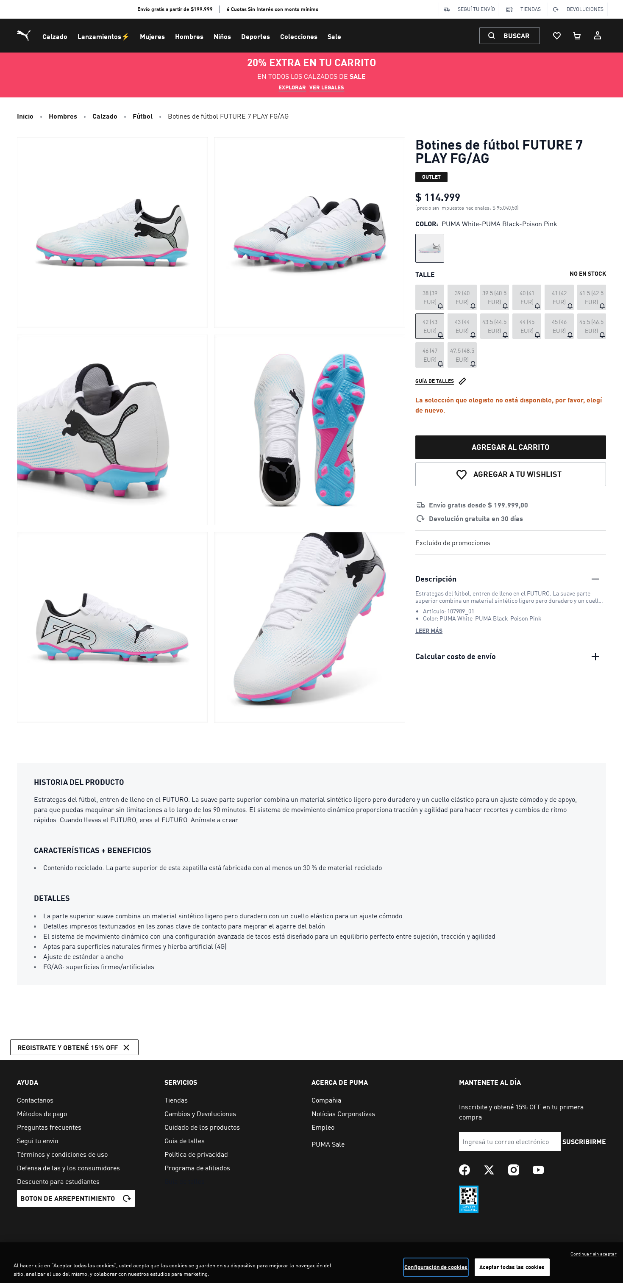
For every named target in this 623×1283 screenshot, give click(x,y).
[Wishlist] (556, 35)
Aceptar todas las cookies (512, 1267)
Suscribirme (584, 1141)
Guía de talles (434, 381)
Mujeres (152, 36)
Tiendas (530, 9)
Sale (334, 36)
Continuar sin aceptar (593, 1254)
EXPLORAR (292, 87)
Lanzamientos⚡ (104, 36)
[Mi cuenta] (597, 35)
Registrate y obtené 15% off (67, 1047)
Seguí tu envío (476, 9)
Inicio (25, 116)
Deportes (255, 36)
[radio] (429, 248)
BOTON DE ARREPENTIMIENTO (67, 1198)
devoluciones (585, 9)
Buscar (516, 35)
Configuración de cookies (435, 1267)
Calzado (54, 36)
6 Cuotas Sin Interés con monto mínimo (273, 9)
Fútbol (143, 116)
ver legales (326, 87)
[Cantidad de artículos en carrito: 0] (577, 35)
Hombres (189, 36)
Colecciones (298, 36)
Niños (222, 36)
